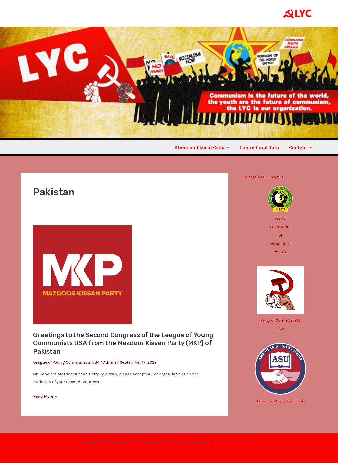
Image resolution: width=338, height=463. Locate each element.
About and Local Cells (199, 147)
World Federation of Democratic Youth (280, 235)
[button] (227, 147)
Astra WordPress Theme (232, 441)
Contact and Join (259, 147)
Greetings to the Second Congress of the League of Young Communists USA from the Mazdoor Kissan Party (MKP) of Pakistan (123, 343)
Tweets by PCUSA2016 (263, 176)
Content (298, 147)
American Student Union (280, 401)
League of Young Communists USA (66, 362)
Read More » (45, 395)
